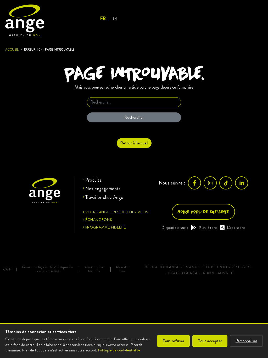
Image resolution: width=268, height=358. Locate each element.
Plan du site (122, 269)
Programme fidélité (105, 227)
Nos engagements (103, 188)
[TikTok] (225, 182)
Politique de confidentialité (119, 350)
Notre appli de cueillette (203, 211)
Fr (102, 18)
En (114, 18)
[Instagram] (210, 182)
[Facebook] (194, 182)
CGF (7, 270)
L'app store (236, 227)
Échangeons (98, 219)
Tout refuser (173, 341)
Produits (93, 180)
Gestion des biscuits (94, 269)
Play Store (208, 227)
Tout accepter (210, 341)
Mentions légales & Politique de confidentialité (47, 269)
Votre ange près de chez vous (117, 212)
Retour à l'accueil (134, 143)
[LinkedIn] (241, 182)
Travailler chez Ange (104, 197)
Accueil (12, 49)
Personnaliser (246, 341)
